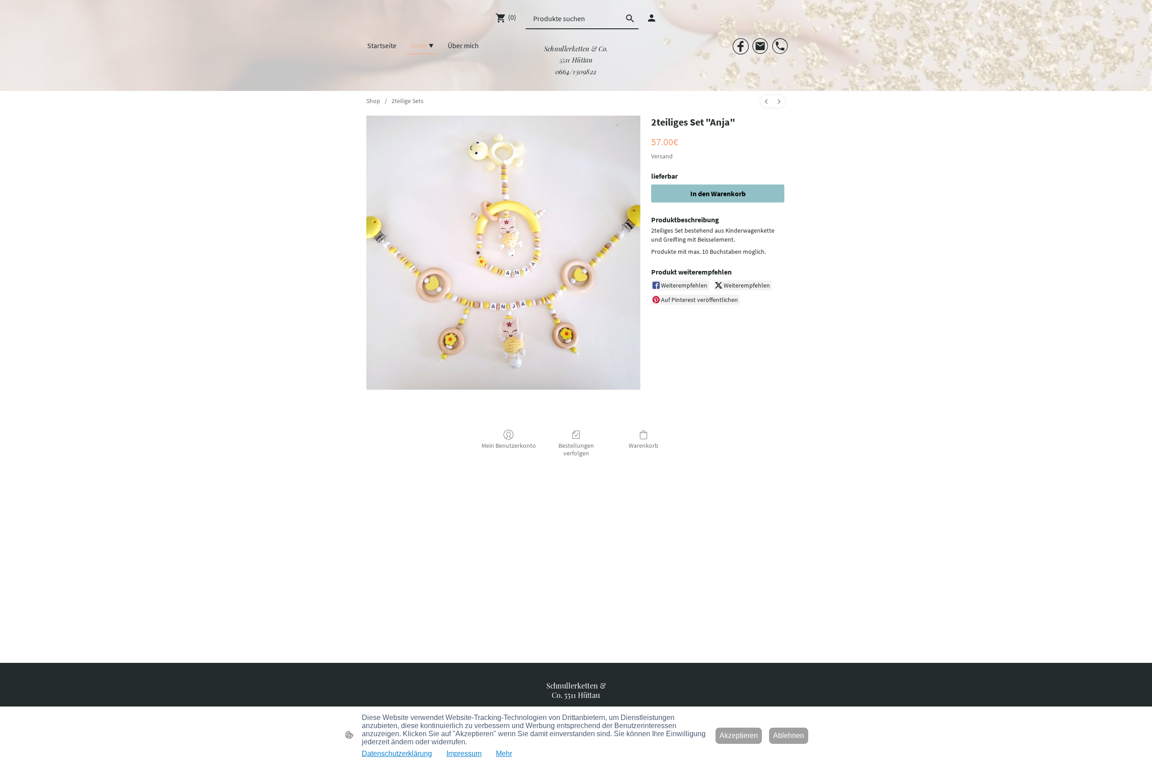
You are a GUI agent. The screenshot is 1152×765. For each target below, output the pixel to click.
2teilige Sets (407, 101)
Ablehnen (788, 735)
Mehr (504, 753)
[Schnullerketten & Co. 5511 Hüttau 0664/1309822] (576, 80)
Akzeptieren (739, 735)
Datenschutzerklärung (397, 753)
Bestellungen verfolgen (576, 449)
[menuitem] (766, 101)
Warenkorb (643, 445)
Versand (662, 156)
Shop (373, 101)
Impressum (464, 753)
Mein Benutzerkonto (509, 445)
